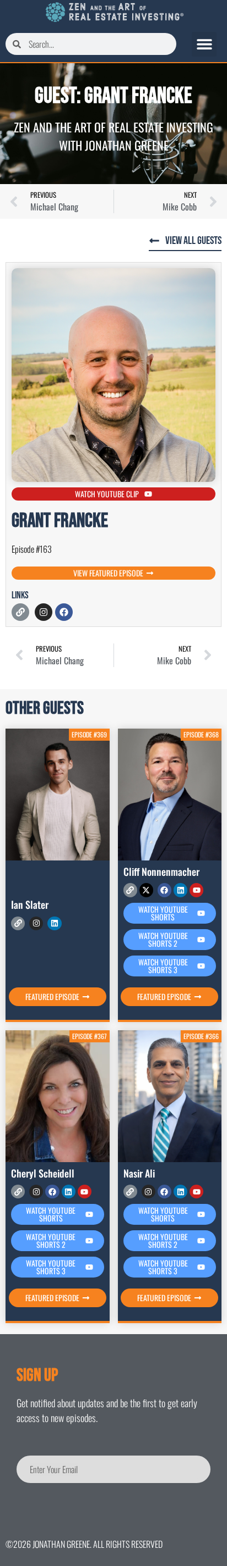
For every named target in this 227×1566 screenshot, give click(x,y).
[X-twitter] (146, 890)
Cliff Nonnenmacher (161, 871)
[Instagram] (43, 612)
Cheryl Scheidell (42, 1173)
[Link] (20, 612)
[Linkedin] (54, 923)
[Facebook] (64, 612)
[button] (204, 44)
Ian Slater (29, 904)
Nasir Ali (139, 1173)
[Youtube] (196, 890)
